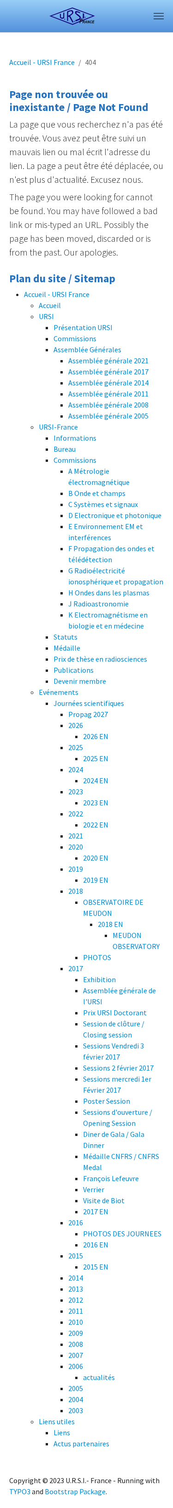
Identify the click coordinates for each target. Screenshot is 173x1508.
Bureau (65, 449)
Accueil (50, 305)
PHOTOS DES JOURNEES (122, 1233)
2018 (75, 891)
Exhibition (99, 979)
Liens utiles (57, 1421)
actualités (99, 1377)
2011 (75, 1311)
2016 (75, 1222)
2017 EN (95, 1211)
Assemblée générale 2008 (108, 404)
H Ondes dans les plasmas (108, 592)
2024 (75, 769)
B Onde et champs (96, 493)
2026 (75, 725)
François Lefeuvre (111, 1178)
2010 (75, 1322)
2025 (75, 747)
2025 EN (95, 758)
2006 (75, 1366)
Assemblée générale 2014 (108, 382)
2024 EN (95, 780)
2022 (75, 813)
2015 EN (95, 1266)
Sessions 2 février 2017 (118, 1067)
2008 (75, 1344)
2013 (75, 1288)
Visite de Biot (104, 1200)
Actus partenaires (81, 1443)
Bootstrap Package (75, 1491)
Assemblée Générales (87, 349)
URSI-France (58, 426)
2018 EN (110, 924)
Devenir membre (80, 681)
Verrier (93, 1189)
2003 (75, 1410)
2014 (75, 1277)
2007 (75, 1355)
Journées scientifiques (89, 703)
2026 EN (95, 736)
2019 (75, 868)
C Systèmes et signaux (103, 504)
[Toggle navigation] (159, 16)
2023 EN (95, 802)
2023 (75, 791)
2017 (75, 968)
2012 (75, 1299)
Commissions (75, 338)
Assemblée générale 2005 (108, 415)
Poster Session (106, 1101)
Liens (62, 1432)
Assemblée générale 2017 (108, 371)
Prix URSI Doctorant (115, 1012)
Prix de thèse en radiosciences (100, 659)
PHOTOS (97, 957)
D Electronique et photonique (114, 515)
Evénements (58, 692)
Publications (74, 670)
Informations (75, 438)
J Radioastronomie (98, 603)
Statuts (66, 636)
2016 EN (95, 1244)
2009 (75, 1333)
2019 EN (95, 880)
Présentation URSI (83, 327)
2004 (75, 1399)
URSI (46, 316)
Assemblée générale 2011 (108, 393)
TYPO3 (19, 1491)
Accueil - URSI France (56, 294)
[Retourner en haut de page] (153, 1488)
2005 (75, 1388)
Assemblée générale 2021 (108, 360)
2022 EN (95, 824)
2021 (75, 835)
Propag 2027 (88, 714)
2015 (75, 1255)
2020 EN (95, 857)
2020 (75, 846)
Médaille (67, 647)
